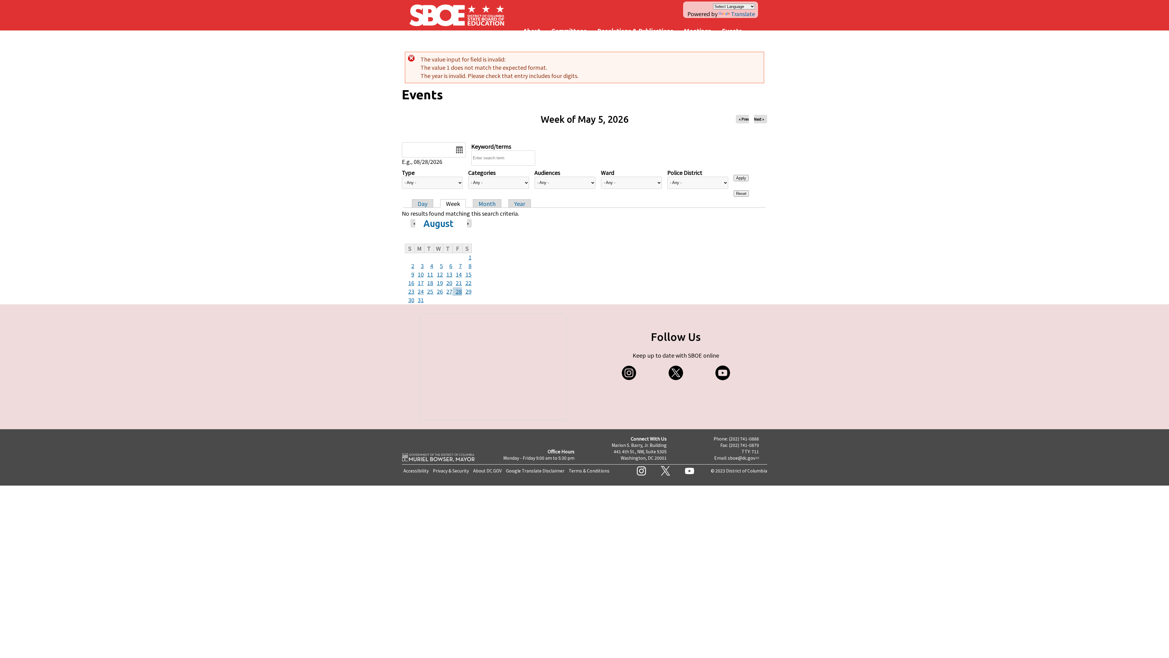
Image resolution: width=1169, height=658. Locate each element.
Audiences (547, 172)
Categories (482, 172)
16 (411, 283)
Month (487, 203)
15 (468, 274)
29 (468, 291)
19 (440, 283)
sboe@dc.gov (741, 458)
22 (468, 283)
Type (408, 172)
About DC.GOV (487, 471)
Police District (684, 172)
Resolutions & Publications (635, 30)
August (438, 223)
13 (449, 274)
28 (459, 291)
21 (459, 283)
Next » (759, 119)
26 (440, 291)
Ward (607, 172)
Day (422, 203)
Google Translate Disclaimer (535, 471)
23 (411, 291)
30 (411, 300)
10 (421, 274)
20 (449, 283)
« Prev (744, 119)
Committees (569, 30)
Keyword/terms (491, 146)
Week (453, 203)
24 (421, 291)
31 (421, 300)
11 (430, 274)
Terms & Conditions (589, 471)
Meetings (697, 30)
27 (449, 291)
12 (440, 274)
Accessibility (416, 471)
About (532, 30)
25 (430, 291)
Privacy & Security (451, 471)
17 (421, 283)
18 (430, 283)
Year (519, 203)
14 (459, 274)
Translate (743, 14)
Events (732, 30)
